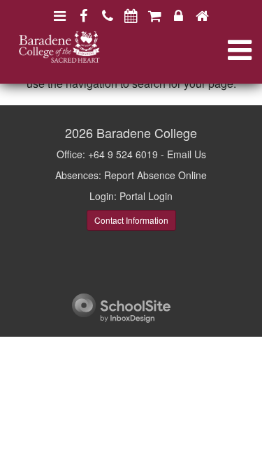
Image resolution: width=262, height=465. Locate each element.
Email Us (186, 154)
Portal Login (146, 196)
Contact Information (131, 220)
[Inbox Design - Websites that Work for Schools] (121, 307)
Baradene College (146, 132)
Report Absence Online (155, 175)
